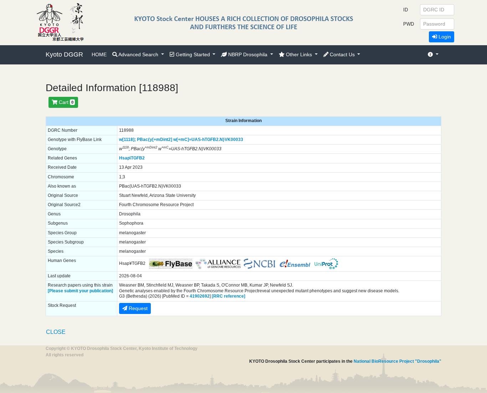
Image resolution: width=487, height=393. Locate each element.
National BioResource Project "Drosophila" (397, 361)
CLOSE (56, 332)
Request (137, 308)
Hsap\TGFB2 (132, 158)
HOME (99, 54)
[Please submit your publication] (80, 290)
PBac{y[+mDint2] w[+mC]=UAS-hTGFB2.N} (181, 139)
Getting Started (192, 54)
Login (444, 37)
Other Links (298, 54)
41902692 (200, 296)
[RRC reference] (228, 296)
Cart (65, 102)
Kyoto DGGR (64, 54)
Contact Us (342, 54)
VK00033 (234, 139)
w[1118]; (127, 139)
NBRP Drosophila (248, 54)
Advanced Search (138, 54)
